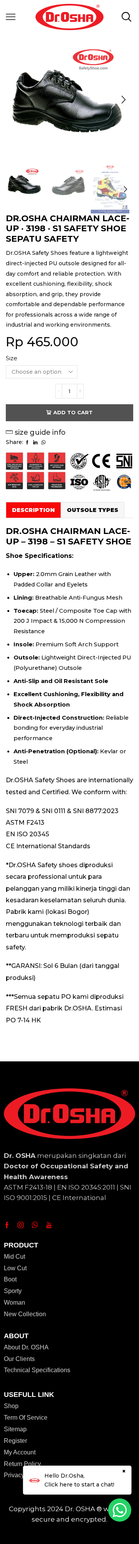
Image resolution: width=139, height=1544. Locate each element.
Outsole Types (92, 510)
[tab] (33, 510)
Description (33, 510)
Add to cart (73, 412)
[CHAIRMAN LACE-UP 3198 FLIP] (67, 184)
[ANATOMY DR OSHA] (110, 190)
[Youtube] (49, 1225)
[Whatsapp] (35, 1225)
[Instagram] (21, 1225)
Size (11, 358)
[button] (15, 99)
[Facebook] (7, 1225)
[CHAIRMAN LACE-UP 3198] (25, 183)
